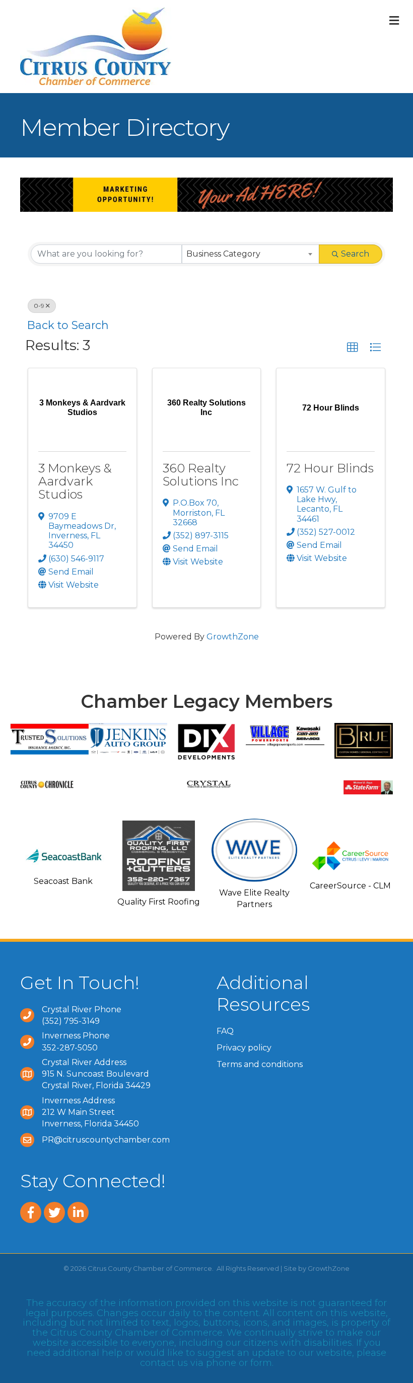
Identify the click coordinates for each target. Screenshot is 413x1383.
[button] (352, 348)
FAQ (225, 1031)
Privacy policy (244, 1047)
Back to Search (68, 325)
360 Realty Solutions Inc (201, 475)
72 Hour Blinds (330, 468)
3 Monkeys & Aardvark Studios (75, 481)
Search (355, 254)
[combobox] (251, 254)
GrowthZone (232, 636)
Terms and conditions (260, 1064)
